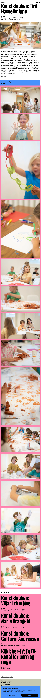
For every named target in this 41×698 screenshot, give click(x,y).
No (39, 2)
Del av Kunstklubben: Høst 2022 (10, 19)
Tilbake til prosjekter (7, 677)
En (37, 2)
